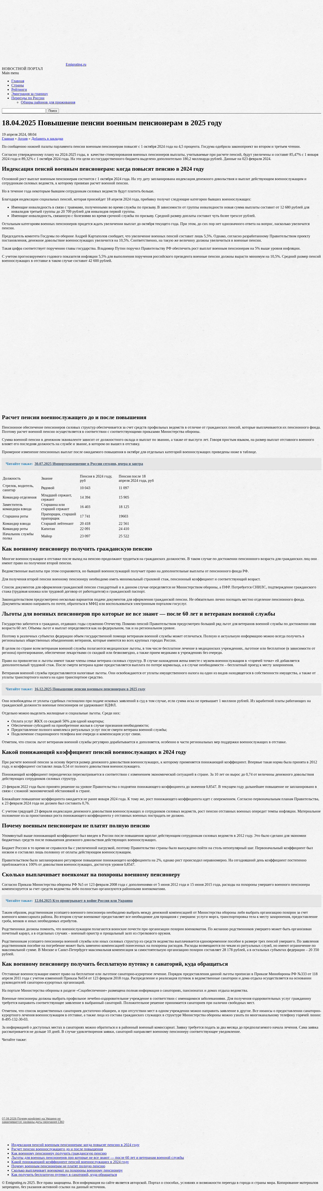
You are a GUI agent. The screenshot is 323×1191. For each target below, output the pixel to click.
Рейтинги (19, 89)
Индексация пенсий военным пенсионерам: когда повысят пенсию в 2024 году (75, 1145)
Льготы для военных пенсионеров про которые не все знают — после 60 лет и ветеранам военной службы (97, 1158)
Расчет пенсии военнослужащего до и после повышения (57, 1149)
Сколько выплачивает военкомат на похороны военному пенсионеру (67, 1170)
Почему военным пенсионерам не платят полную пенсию (58, 1166)
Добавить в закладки (47, 138)
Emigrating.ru (76, 64)
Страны (17, 85)
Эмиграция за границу (29, 94)
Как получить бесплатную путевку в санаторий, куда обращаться (64, 1175)
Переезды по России (27, 98)
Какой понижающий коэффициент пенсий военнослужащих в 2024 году (70, 1162)
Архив (23, 138)
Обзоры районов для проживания (48, 102)
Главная (17, 81)
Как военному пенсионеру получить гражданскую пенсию (59, 1153)
